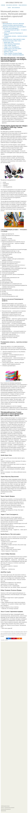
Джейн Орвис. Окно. (9, 42)
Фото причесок (16, 7)
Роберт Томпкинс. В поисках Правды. (13, 53)
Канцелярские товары (19, 631)
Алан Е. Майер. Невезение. (10, 50)
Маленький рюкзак (7, 631)
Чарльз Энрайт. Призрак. (10, 45)
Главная (3, 5)
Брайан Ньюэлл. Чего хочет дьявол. (12, 48)
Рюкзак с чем (13, 631)
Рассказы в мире (18, 634)
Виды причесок (23, 5)
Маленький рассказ (4, 634)
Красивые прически (14, 2)
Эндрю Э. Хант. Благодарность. (11, 47)
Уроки (9, 7)
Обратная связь (3, 810)
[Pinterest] (14, 638)
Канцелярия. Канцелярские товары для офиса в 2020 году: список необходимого (14, 27)
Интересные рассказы (11, 634)
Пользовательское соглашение (9, 807)
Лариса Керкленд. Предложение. (12, 44)
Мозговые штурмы (23, 633)
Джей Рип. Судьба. (8, 51)
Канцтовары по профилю (16, 633)
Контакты (2, 807)
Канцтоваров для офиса (7, 633)
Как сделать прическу (11, 5)
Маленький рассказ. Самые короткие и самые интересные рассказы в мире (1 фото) (14, 39)
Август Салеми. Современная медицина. (14, 54)
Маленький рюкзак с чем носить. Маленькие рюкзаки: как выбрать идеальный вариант (13, 24)
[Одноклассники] (19, 638)
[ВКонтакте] (8, 638)
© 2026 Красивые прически (5, 805)
